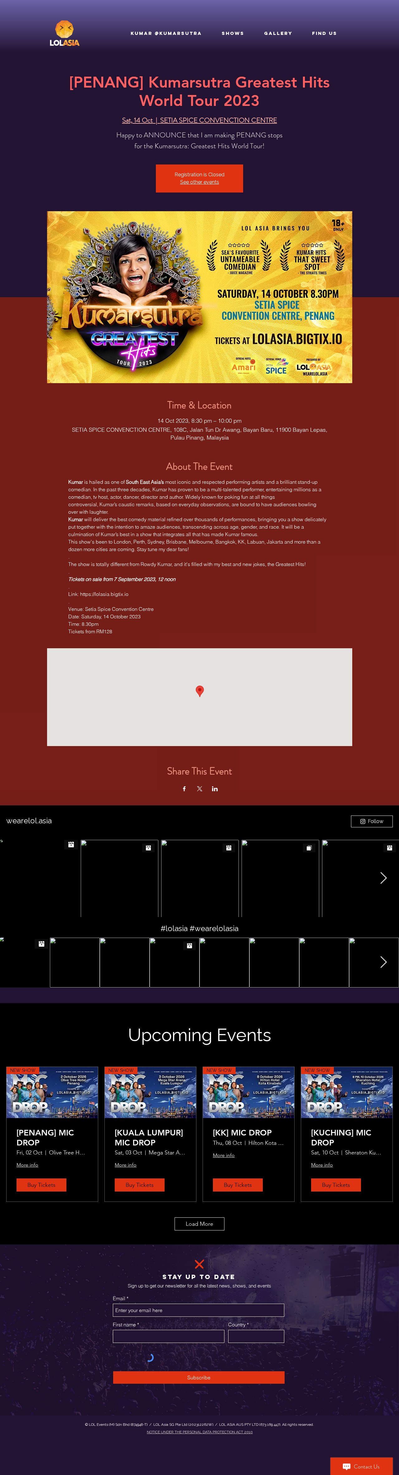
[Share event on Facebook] (184, 788)
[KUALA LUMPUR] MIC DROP (149, 1137)
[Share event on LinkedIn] (215, 788)
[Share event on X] (200, 788)
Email (119, 1298)
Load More (199, 1223)
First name (124, 1324)
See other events (199, 182)
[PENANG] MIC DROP (45, 1137)
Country (237, 1324)
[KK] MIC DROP (242, 1133)
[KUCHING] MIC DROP (341, 1137)
